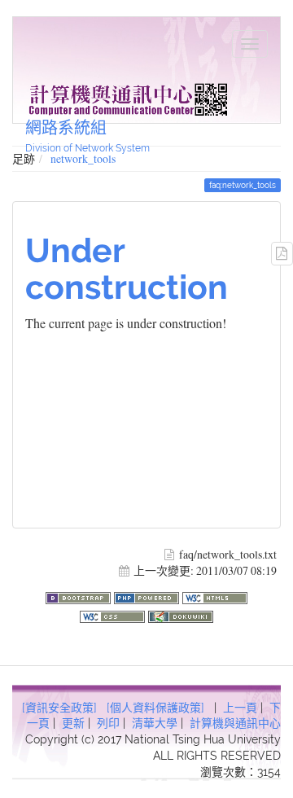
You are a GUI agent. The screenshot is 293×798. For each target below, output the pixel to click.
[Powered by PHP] (148, 596)
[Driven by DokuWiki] (180, 614)
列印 (108, 723)
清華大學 (154, 723)
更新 (73, 723)
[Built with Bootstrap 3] (80, 596)
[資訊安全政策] (59, 707)
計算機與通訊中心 (235, 723)
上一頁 (240, 707)
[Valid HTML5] (214, 596)
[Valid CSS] (114, 614)
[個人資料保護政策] (155, 707)
